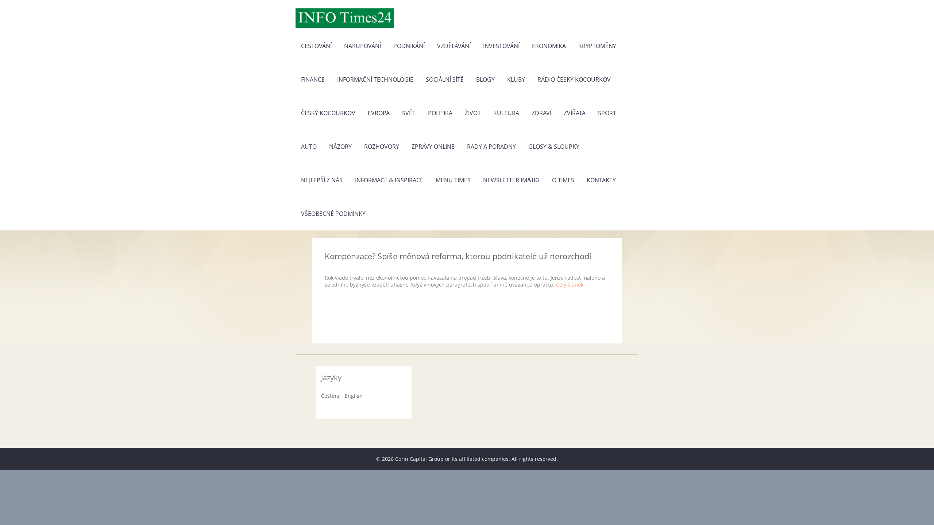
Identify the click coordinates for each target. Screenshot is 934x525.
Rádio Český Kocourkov (574, 79)
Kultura (506, 113)
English (354, 395)
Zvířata (575, 113)
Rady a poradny (491, 147)
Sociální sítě (445, 79)
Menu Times (453, 180)
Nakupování (362, 46)
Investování (501, 46)
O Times (563, 180)
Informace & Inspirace (389, 180)
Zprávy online (433, 147)
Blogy (485, 79)
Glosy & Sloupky (553, 147)
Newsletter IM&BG (511, 180)
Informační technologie (375, 79)
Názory (340, 147)
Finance (313, 79)
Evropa (379, 113)
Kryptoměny (597, 46)
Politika (440, 113)
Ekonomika (549, 46)
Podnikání (409, 46)
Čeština (330, 395)
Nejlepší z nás (322, 180)
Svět (409, 113)
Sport (607, 113)
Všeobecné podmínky (333, 214)
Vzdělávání (454, 46)
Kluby (516, 79)
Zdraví (541, 113)
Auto (309, 147)
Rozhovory (381, 147)
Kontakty (601, 180)
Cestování (316, 46)
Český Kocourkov (328, 113)
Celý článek (569, 284)
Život (473, 113)
